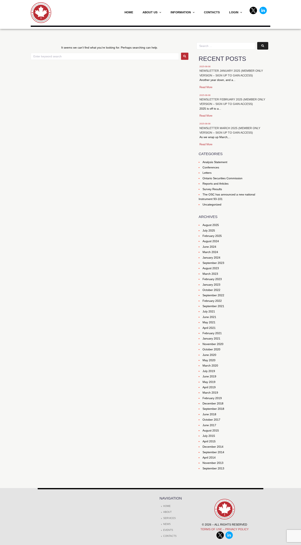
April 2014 (209, 457)
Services (169, 518)
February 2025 (212, 235)
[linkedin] (229, 537)
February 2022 (212, 300)
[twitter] (220, 537)
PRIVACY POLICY (237, 529)
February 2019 (212, 398)
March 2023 (210, 273)
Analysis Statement (215, 162)
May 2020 (209, 360)
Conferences (211, 167)
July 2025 (209, 230)
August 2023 (211, 268)
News (167, 524)
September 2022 (213, 295)
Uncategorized (212, 204)
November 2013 (213, 462)
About (167, 512)
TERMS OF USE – (212, 529)
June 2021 (209, 317)
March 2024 (210, 252)
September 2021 (213, 306)
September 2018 (213, 408)
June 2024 (209, 246)
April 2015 (209, 441)
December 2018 (213, 403)
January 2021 (211, 338)
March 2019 (210, 392)
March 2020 (210, 365)
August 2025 (211, 225)
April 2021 (209, 327)
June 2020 (209, 355)
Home (167, 506)
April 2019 (209, 387)
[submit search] (262, 46)
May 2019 (209, 382)
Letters (207, 172)
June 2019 (209, 376)
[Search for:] (105, 56)
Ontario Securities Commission (222, 178)
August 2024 (211, 241)
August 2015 (211, 430)
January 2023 (211, 284)
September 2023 (213, 263)
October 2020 (211, 349)
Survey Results (212, 189)
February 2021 (212, 333)
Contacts (170, 536)
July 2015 (209, 435)
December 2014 (213, 446)
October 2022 (211, 290)
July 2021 (209, 311)
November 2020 (213, 344)
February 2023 (212, 279)
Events (168, 530)
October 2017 (211, 419)
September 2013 (213, 468)
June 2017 (209, 425)
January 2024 (211, 257)
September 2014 (213, 452)
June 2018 (209, 414)
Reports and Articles (216, 183)
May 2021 (209, 322)
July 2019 (209, 371)
